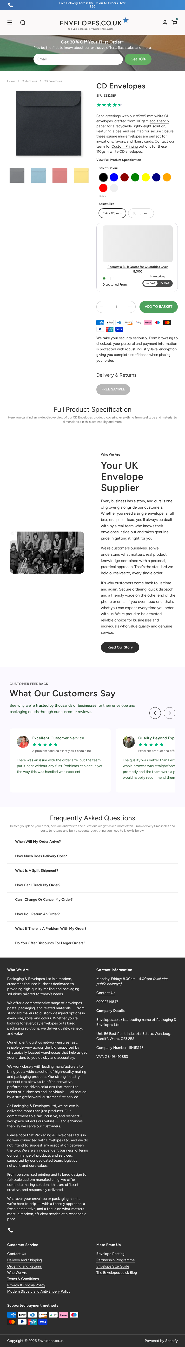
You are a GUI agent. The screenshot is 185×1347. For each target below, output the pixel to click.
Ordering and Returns (24, 1266)
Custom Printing (125, 146)
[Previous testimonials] (155, 713)
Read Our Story (120, 647)
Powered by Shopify (161, 1341)
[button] (23, 23)
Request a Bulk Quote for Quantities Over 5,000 (137, 269)
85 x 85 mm (141, 213)
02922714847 (107, 1002)
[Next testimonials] (169, 713)
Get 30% (138, 59)
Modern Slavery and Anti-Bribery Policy (38, 1291)
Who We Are (17, 1272)
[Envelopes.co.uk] (92, 23)
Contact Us (105, 993)
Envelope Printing (110, 1254)
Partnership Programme (115, 1260)
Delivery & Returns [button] (116, 375)
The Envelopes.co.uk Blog (116, 1272)
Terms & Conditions (23, 1279)
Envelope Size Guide (112, 1266)
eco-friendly (159, 121)
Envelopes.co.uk (50, 1341)
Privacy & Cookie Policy (26, 1285)
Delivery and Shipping (24, 1260)
